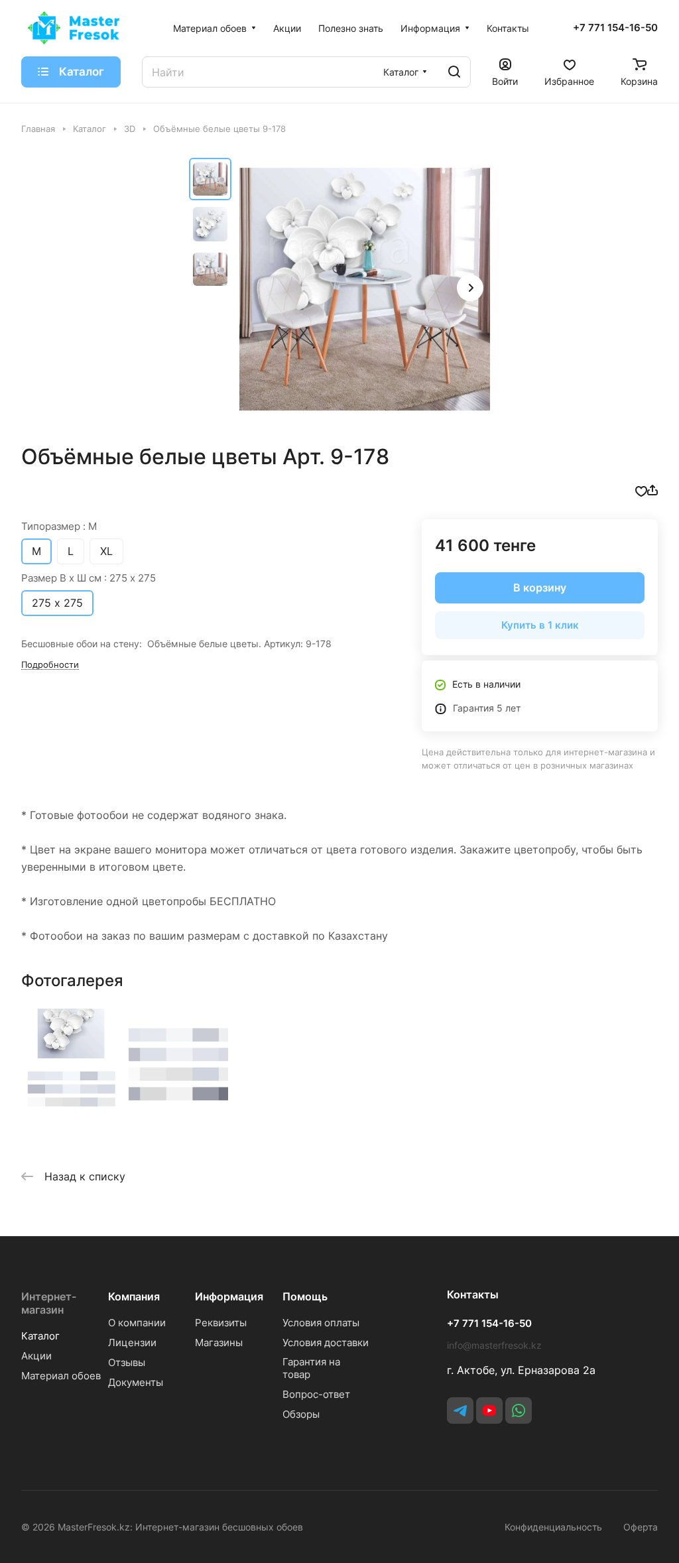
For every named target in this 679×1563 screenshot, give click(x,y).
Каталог (40, 1336)
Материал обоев (61, 1375)
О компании (137, 1322)
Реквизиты (221, 1322)
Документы (135, 1382)
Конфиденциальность (553, 1526)
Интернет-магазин (48, 1303)
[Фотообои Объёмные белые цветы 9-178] (364, 289)
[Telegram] (460, 1410)
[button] (470, 288)
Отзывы (126, 1362)
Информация (229, 1296)
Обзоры (301, 1414)
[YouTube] (489, 1410)
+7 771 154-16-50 (615, 28)
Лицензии (132, 1342)
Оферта (640, 1526)
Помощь (305, 1296)
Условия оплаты (320, 1322)
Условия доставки (325, 1342)
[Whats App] (518, 1410)
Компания (134, 1296)
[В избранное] (641, 490)
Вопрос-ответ (316, 1394)
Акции (36, 1355)
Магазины (219, 1342)
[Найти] (454, 72)
